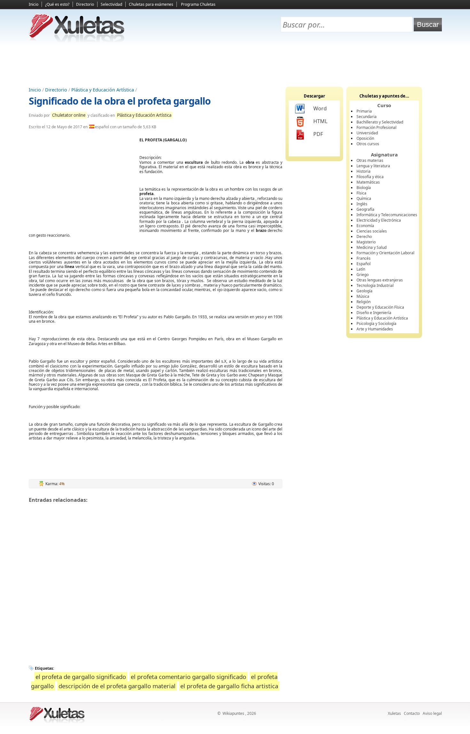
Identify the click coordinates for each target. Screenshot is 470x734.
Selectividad (111, 4)
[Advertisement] (235, 64)
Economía (365, 225)
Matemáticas (368, 182)
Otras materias (369, 160)
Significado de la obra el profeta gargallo (120, 100)
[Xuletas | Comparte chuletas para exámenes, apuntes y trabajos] (76, 40)
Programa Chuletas (198, 4)
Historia (363, 171)
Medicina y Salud (371, 247)
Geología (364, 291)
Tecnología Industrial (375, 285)
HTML (320, 121)
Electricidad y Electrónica (378, 220)
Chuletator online (68, 115)
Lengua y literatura (373, 166)
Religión (363, 301)
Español (363, 263)
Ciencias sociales (371, 231)
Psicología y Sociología (376, 323)
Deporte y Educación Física (380, 307)
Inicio (33, 4)
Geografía (365, 209)
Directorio (85, 4)
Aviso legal (432, 713)
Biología (363, 187)
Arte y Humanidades (374, 329)
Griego (362, 274)
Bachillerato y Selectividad (379, 122)
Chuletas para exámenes (151, 4)
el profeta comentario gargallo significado (188, 677)
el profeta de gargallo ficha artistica (229, 686)
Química (363, 198)
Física (361, 193)
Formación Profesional (376, 127)
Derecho (364, 236)
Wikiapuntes (233, 713)
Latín (360, 269)
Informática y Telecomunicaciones (386, 214)
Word (320, 108)
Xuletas (394, 713)
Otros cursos (367, 143)
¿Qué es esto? (57, 4)
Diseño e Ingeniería (373, 312)
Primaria (364, 111)
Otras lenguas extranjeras (379, 280)
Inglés (361, 204)
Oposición (365, 138)
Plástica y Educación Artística (102, 90)
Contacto (412, 713)
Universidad (367, 133)
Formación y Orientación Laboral (385, 253)
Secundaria (366, 116)
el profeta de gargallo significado (80, 677)
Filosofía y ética (370, 176)
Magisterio (366, 242)
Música (362, 296)
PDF (318, 134)
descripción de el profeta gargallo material (117, 686)
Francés (363, 258)
